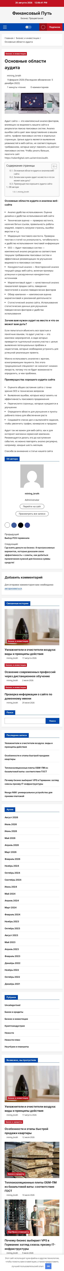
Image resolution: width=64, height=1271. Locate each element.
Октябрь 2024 (12, 872)
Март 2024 (10, 907)
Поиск (10, 712)
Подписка (54, 27)
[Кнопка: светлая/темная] (28, 27)
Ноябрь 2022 (12, 970)
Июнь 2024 (11, 886)
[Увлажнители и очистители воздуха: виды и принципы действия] (32, 627)
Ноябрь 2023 (12, 921)
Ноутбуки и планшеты (17, 1046)
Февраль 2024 (12, 914)
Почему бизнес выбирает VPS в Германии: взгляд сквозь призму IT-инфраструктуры (30, 1244)
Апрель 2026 (12, 845)
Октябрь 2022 (12, 977)
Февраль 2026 (12, 859)
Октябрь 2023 (12, 928)
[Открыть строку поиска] (35, 27)
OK (48, 1266)
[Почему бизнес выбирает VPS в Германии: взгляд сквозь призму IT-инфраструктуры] (32, 1218)
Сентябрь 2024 (13, 879)
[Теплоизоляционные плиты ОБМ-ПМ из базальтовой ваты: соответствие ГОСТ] (32, 1160)
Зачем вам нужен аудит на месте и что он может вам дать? (34, 179)
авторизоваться (13, 588)
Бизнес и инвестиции (16, 53)
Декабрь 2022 (12, 963)
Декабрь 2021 (12, 984)
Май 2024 (10, 893)
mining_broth (14, 75)
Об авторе (14, 187)
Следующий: (30, 553)
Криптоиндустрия (15, 1026)
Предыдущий (17, 536)
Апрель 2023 (12, 949)
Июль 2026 (11, 824)
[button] (5, 27)
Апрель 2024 (12, 900)
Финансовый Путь (32, 13)
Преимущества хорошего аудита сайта (33, 183)
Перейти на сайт (32, 506)
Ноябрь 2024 (12, 865)
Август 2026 (11, 817)
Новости (9, 1032)
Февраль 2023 (12, 956)
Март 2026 (10, 852)
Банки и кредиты (14, 1012)
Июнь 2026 (11, 831)
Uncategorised (12, 1005)
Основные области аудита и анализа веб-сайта (34, 172)
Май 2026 (10, 838)
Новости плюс (12, 1039)
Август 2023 (11, 935)
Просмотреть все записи (32, 513)
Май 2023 (10, 942)
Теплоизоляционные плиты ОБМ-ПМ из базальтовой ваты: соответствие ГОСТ (31, 1186)
